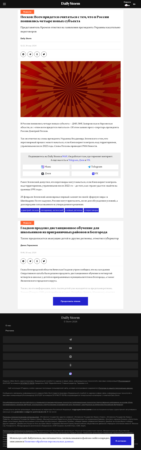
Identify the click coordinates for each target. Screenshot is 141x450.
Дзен (81, 160)
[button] (4, 5)
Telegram (73, 160)
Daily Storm (70, 4)
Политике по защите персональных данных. (116, 388)
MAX (64, 157)
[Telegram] (70, 339)
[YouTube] (70, 348)
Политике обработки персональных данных (49, 442)
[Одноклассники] (70, 365)
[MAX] (70, 373)
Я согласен (121, 441)
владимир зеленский (52, 210)
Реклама (10, 330)
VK (88, 160)
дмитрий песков (30, 210)
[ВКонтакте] (70, 356)
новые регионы (73, 210)
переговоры (91, 210)
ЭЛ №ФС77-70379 (27, 383)
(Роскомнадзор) (124, 381)
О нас (8, 325)
